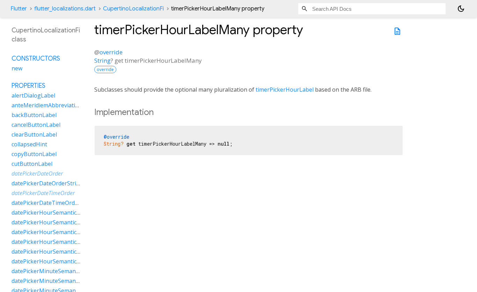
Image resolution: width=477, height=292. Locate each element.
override (111, 52)
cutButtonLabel (32, 164)
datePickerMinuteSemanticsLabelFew (60, 271)
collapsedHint (29, 144)
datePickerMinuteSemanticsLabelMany (62, 281)
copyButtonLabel (34, 154)
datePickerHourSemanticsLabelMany (60, 222)
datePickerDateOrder (37, 173)
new (17, 68)
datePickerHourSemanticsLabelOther (60, 242)
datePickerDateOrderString (47, 183)
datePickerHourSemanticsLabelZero (59, 261)
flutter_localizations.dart (65, 8)
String (102, 60)
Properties (28, 86)
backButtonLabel (34, 115)
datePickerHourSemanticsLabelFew (58, 212)
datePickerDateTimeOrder (43, 193)
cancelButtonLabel (36, 125)
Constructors (36, 58)
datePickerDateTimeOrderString (54, 203)
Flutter (18, 8)
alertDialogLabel (33, 95)
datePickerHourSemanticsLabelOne (58, 232)
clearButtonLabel (34, 134)
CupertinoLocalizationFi (133, 8)
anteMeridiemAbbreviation (47, 105)
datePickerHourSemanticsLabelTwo (58, 251)
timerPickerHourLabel (285, 89)
